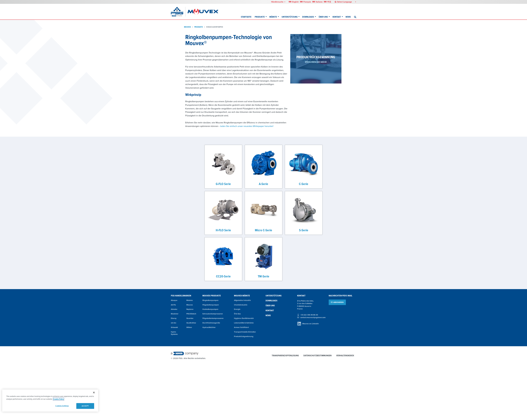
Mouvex (187, 27)
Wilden (189, 327)
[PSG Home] (178, 11)
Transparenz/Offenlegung (285, 355)
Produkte (260, 16)
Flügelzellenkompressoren (213, 318)
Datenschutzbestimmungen (317, 355)
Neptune (189, 309)
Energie (237, 309)
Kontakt (337, 16)
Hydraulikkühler (209, 327)
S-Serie (303, 230)
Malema (189, 300)
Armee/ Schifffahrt (241, 327)
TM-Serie (263, 276)
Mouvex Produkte (211, 295)
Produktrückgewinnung (243, 336)
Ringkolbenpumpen (214, 27)
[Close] (94, 392)
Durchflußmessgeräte (211, 323)
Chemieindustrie (240, 305)
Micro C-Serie (263, 230)
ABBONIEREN (338, 302)
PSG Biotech (191, 313)
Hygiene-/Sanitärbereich (244, 318)
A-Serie (263, 183)
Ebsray (173, 318)
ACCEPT (85, 406)
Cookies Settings (62, 405)
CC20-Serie (223, 276)
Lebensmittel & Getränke (244, 323)
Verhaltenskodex (345, 355)
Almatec (174, 309)
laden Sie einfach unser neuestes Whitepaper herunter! (247, 126)
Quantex (189, 318)
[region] (50, 400)
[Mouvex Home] (202, 11)
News (348, 16)
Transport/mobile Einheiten (245, 332)
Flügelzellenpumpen (210, 305)
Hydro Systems (174, 333)
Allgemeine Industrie (242, 300)
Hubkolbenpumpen (210, 309)
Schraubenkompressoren (212, 313)
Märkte (273, 16)
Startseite (246, 16)
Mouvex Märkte (242, 295)
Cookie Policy (58, 399)
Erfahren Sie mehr (316, 62)
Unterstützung (290, 16)
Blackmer (174, 313)
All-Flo (173, 305)
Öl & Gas (237, 313)
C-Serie (303, 183)
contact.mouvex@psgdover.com (313, 317)
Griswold (174, 327)
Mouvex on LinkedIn (310, 323)
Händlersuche (277, 1)
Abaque (174, 300)
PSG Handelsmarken (181, 295)
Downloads (308, 16)
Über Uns (323, 16)
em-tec (173, 323)
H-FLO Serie (223, 230)
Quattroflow (191, 323)
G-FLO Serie (223, 183)
